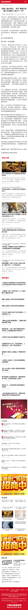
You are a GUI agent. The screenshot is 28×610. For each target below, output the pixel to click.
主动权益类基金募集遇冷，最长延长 (18, 561)
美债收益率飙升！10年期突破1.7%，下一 (11, 571)
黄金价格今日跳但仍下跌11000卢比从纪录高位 (7, 519)
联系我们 (7, 589)
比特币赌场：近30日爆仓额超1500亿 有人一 (7, 508)
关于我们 (2, 589)
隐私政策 (18, 589)
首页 (7, 5)
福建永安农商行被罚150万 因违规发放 (11, 581)
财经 (10, 5)
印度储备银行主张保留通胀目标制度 (7, 529)
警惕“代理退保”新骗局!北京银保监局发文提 (20, 529)
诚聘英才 (23, 589)
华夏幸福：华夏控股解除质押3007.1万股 (11, 577)
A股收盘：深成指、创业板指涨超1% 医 (11, 575)
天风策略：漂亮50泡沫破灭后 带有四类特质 (20, 519)
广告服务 (12, 589)
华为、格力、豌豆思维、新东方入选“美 (11, 567)
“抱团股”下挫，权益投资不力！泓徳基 (10, 569)
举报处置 (15, 591)
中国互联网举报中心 (23, 598)
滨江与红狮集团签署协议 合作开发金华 (11, 573)
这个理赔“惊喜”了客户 (7, 579)
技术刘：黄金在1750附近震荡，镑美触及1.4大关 (20, 508)
